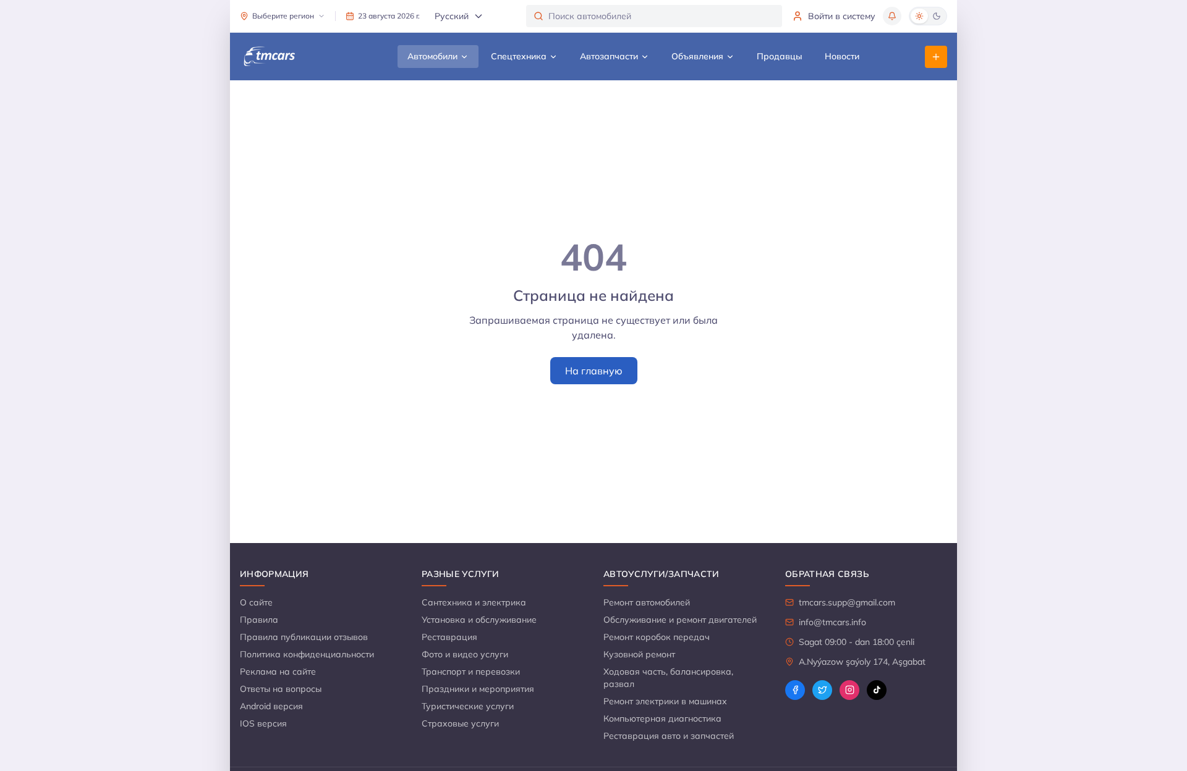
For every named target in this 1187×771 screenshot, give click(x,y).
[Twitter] (822, 690)
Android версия (271, 706)
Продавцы (779, 56)
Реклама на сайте (278, 671)
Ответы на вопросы (280, 688)
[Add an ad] (936, 57)
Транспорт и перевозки (471, 671)
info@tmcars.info (832, 622)
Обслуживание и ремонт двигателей (680, 619)
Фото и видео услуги (465, 654)
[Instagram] (849, 690)
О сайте (256, 602)
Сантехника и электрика (474, 602)
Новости (842, 56)
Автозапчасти (609, 56)
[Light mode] (919, 16)
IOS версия (263, 723)
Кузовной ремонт (639, 654)
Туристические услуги (468, 706)
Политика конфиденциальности (307, 654)
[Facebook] (795, 690)
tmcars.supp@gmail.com (847, 602)
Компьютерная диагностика (662, 718)
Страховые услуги (460, 723)
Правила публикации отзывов (304, 636)
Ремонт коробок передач (656, 636)
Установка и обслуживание (479, 619)
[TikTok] (877, 690)
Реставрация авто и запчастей (668, 735)
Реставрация (449, 636)
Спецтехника (519, 56)
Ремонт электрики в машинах (665, 701)
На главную (594, 370)
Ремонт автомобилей (646, 602)
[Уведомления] (892, 16)
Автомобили (432, 56)
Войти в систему (841, 16)
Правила (259, 619)
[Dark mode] (936, 16)
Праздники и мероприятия (478, 688)
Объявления (697, 56)
